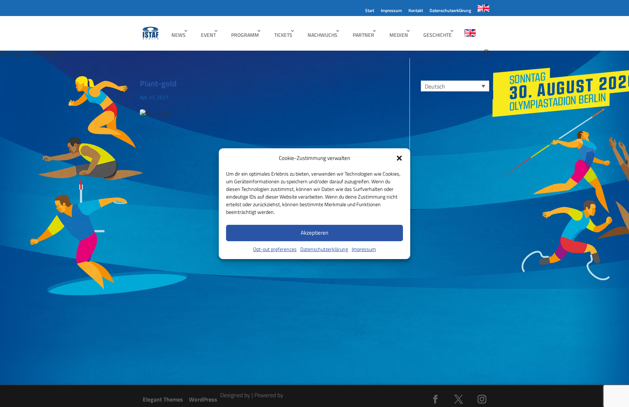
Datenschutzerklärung (324, 249)
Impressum (364, 249)
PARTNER (363, 35)
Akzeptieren (314, 232)
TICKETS (283, 35)
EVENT (208, 35)
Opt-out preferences (275, 249)
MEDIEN (398, 35)
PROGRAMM (245, 35)
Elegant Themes (163, 399)
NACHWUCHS (322, 35)
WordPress (203, 399)
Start (369, 11)
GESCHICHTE (437, 35)
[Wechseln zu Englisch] (483, 10)
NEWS (178, 35)
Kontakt (415, 11)
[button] (399, 158)
